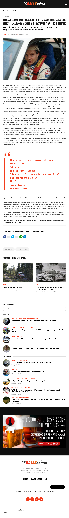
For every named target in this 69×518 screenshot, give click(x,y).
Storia (4, 34)
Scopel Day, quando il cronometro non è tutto (28, 371)
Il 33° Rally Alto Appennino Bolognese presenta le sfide (31, 362)
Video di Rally (24, 397)
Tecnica (20, 337)
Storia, (14, 337)
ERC (31, 327)
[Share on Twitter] (12, 236)
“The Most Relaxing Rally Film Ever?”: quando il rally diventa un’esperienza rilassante (38, 400)
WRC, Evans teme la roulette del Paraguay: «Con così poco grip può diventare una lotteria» (36, 391)
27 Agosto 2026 (16, 365)
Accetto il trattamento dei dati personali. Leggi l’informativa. (35, 491)
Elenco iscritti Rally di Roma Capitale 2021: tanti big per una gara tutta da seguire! (38, 331)
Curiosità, (15, 318)
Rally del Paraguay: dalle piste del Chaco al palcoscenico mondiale (35, 381)
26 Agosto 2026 (16, 403)
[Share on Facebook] (4, 236)
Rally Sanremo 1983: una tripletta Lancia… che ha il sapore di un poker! (50, 288)
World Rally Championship (28, 318)
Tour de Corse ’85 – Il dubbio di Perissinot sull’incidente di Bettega (35, 348)
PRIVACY (62, 511)
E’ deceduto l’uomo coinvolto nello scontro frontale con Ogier (34, 321)
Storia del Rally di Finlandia (12, 287)
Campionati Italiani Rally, (21, 327)
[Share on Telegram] (24, 236)
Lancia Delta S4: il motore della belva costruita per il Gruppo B (34, 339)
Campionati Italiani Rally (20, 360)
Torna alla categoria (11, 10)
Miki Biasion (8, 249)
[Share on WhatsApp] (21, 236)
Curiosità (15, 369)
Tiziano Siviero (22, 249)
